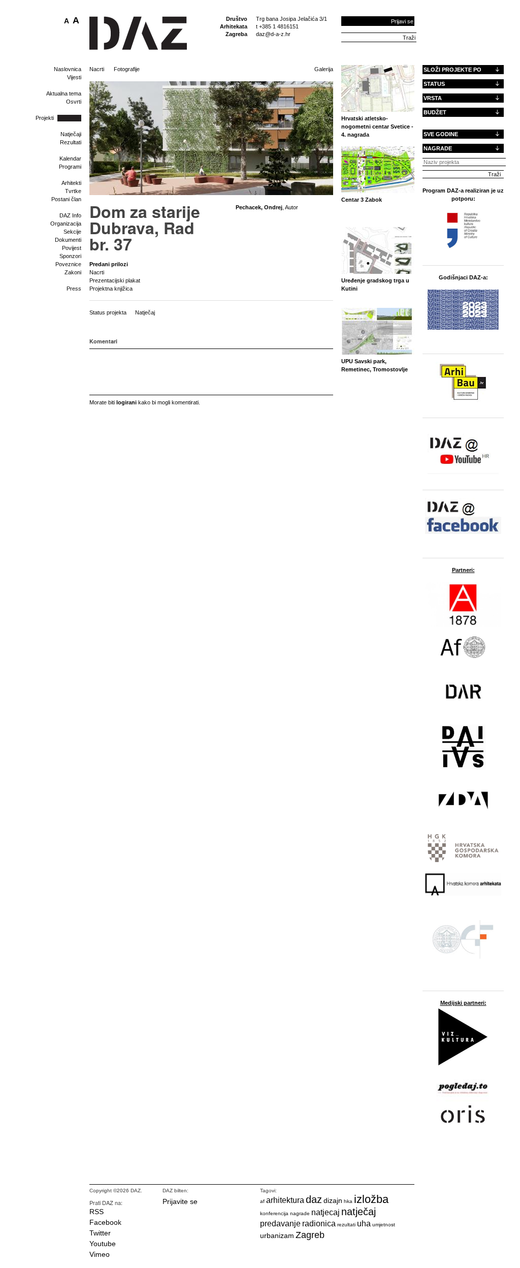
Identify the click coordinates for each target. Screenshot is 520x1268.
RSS (96, 1212)
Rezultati (70, 142)
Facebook (105, 1222)
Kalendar (70, 158)
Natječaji (70, 134)
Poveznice (68, 264)
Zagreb (310, 1235)
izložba (371, 1199)
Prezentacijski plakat (114, 280)
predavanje (280, 1223)
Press (74, 289)
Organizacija (65, 223)
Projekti (45, 118)
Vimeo (99, 1254)
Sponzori (70, 256)
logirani (126, 402)
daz (314, 1199)
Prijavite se (180, 1201)
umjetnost (383, 1224)
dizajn (332, 1200)
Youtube (102, 1244)
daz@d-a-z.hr (273, 34)
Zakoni (72, 272)
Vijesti (74, 77)
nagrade (300, 1213)
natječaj (358, 1211)
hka (348, 1201)
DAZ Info (70, 215)
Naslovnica (67, 69)
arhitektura (285, 1200)
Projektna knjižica (111, 289)
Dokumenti (68, 240)
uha (364, 1223)
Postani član (66, 199)
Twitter (100, 1233)
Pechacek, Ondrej (259, 207)
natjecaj (325, 1212)
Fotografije (127, 69)
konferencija (274, 1213)
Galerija (323, 69)
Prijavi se (402, 21)
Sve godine (441, 134)
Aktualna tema (63, 93)
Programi (70, 167)
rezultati (346, 1224)
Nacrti (96, 69)
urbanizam (277, 1235)
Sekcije (72, 232)
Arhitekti (71, 183)
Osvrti (73, 102)
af (262, 1201)
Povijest (71, 248)
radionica (319, 1223)
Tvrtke (73, 191)
